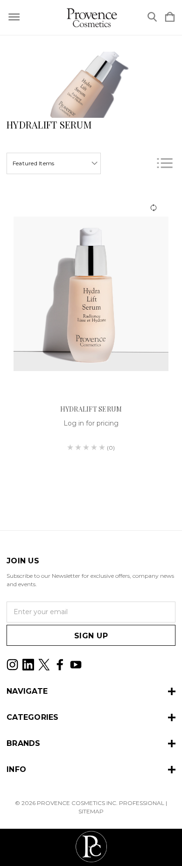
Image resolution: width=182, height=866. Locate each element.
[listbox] (53, 163)
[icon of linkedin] (28, 664)
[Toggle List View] (164, 163)
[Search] (152, 17)
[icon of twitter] (44, 664)
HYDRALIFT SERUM (91, 409)
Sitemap (91, 811)
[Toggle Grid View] (141, 163)
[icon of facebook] (60, 664)
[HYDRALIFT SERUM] (91, 293)
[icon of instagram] (12, 664)
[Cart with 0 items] (170, 17)
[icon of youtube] (76, 664)
